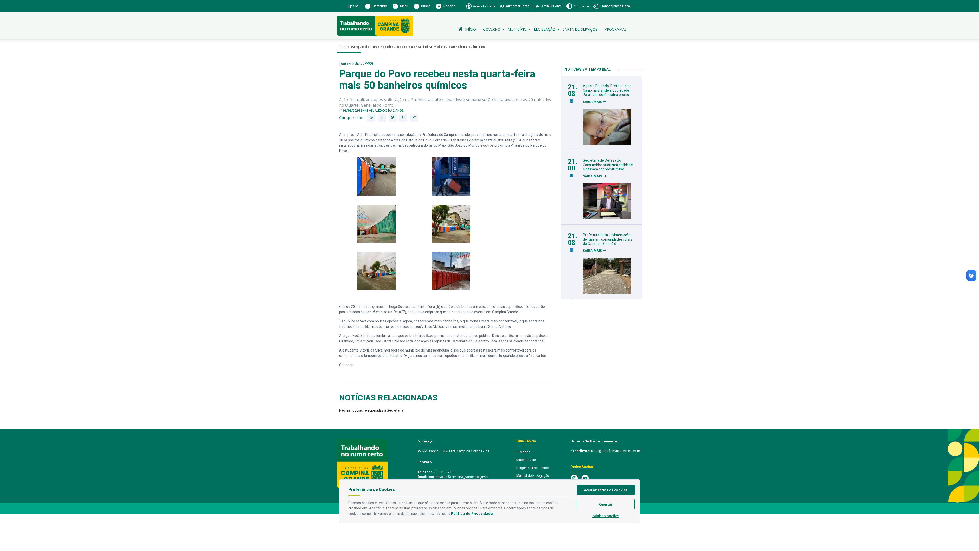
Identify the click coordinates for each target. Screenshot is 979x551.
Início (470, 29)
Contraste (581, 6)
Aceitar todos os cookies (605, 489)
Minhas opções (605, 515)
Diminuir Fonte (551, 6)
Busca (423, 6)
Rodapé (446, 6)
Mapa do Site (526, 459)
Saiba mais (593, 101)
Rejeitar (606, 504)
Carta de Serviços (579, 29)
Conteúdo (377, 6)
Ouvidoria (523, 451)
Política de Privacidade (472, 513)
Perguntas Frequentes (532, 467)
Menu (401, 6)
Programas (615, 29)
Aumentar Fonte (517, 6)
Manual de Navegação (532, 475)
